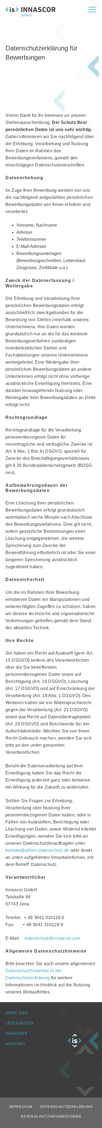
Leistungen (19, 1023)
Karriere (16, 1033)
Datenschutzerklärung (66, 1106)
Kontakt (15, 1044)
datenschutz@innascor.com (52, 938)
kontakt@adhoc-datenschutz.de (37, 850)
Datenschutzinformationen (51, 1116)
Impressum (21, 1106)
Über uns (16, 1013)
